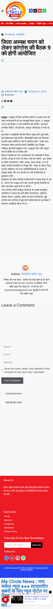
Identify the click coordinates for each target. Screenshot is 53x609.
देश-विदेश (9, 24)
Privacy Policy (10, 532)
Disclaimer (9, 528)
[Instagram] (35, 11)
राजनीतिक (20, 34)
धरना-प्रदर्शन (21, 24)
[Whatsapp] (44, 11)
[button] (2, 101)
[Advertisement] (26, 235)
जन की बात (10, 34)
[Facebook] (31, 11)
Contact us (9, 524)
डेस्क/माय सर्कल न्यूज (31, 274)
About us (8, 520)
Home (7, 516)
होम (2, 24)
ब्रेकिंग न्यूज (41, 24)
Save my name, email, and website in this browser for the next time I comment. (27, 370)
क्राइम (31, 24)
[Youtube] (40, 11)
